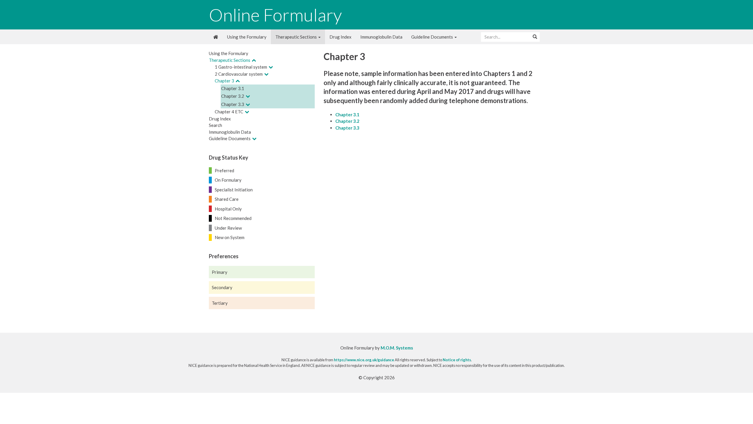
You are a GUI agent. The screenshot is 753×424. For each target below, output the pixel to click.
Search (215, 125)
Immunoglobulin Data (381, 36)
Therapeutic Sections (296, 36)
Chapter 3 (224, 80)
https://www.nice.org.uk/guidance (364, 359)
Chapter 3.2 (232, 96)
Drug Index (340, 36)
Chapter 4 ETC (229, 111)
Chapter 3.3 (232, 104)
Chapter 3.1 (232, 88)
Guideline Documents (432, 36)
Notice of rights (457, 359)
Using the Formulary (246, 36)
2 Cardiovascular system (239, 74)
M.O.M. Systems (397, 347)
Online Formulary (275, 14)
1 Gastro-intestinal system (241, 66)
